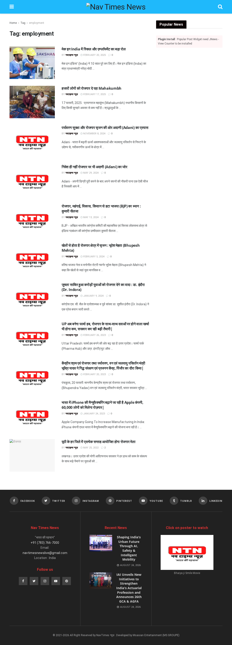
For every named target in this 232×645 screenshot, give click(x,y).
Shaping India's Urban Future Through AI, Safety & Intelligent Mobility (129, 548)
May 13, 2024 (90, 217)
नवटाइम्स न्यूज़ (71, 55)
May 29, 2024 (90, 172)
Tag (22, 23)
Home (13, 23)
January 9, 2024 (93, 295)
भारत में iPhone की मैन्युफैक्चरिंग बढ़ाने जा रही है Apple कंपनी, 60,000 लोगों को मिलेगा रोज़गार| (102, 405)
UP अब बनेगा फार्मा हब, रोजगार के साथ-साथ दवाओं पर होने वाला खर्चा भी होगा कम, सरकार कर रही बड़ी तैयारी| (105, 326)
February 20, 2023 (94, 374)
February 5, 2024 (93, 256)
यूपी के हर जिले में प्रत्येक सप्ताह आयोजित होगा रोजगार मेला (98, 441)
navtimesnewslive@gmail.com (45, 553)
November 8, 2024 (93, 133)
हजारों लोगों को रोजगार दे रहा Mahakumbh (91, 88)
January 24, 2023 (93, 413)
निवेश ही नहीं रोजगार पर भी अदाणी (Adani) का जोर (94, 166)
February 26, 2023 (94, 335)
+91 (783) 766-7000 (45, 542)
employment (36, 23)
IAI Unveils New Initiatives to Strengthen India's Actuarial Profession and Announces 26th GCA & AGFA (129, 587)
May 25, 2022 (90, 447)
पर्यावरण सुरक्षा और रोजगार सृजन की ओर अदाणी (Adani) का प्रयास (105, 127)
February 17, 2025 (94, 94)
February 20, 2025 (94, 55)
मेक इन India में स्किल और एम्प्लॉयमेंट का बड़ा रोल (94, 49)
